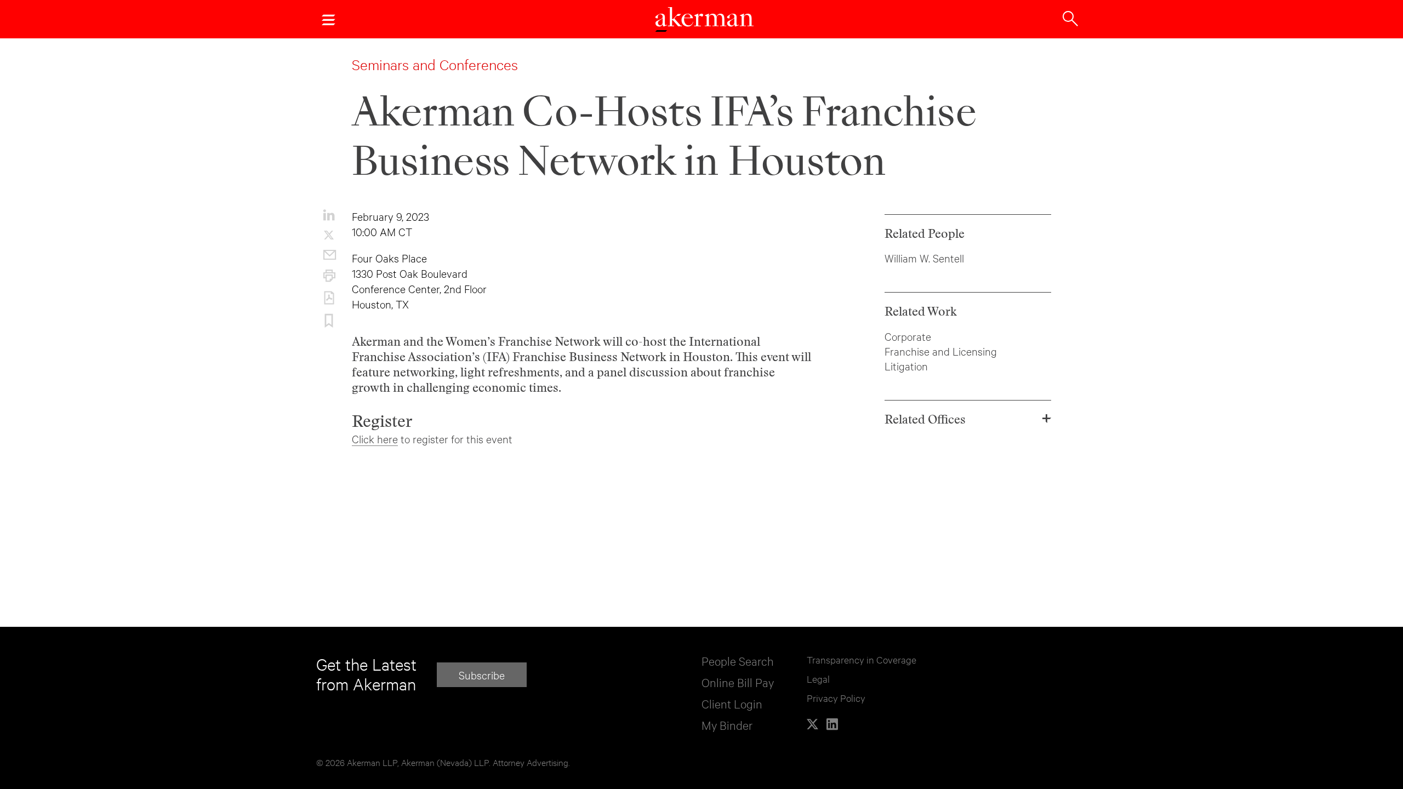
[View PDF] (329, 298)
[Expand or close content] (1046, 418)
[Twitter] (812, 724)
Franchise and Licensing (941, 351)
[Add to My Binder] (329, 321)
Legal (818, 678)
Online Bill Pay (738, 681)
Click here (375, 438)
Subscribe (482, 675)
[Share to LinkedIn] (329, 214)
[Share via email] (329, 255)
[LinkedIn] (832, 724)
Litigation (906, 366)
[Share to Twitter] (329, 235)
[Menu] (328, 19)
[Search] (1070, 17)
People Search (738, 660)
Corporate (908, 336)
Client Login (732, 703)
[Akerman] (704, 21)
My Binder (727, 724)
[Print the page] (329, 275)
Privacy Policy (836, 697)
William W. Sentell (924, 258)
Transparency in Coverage (861, 659)
